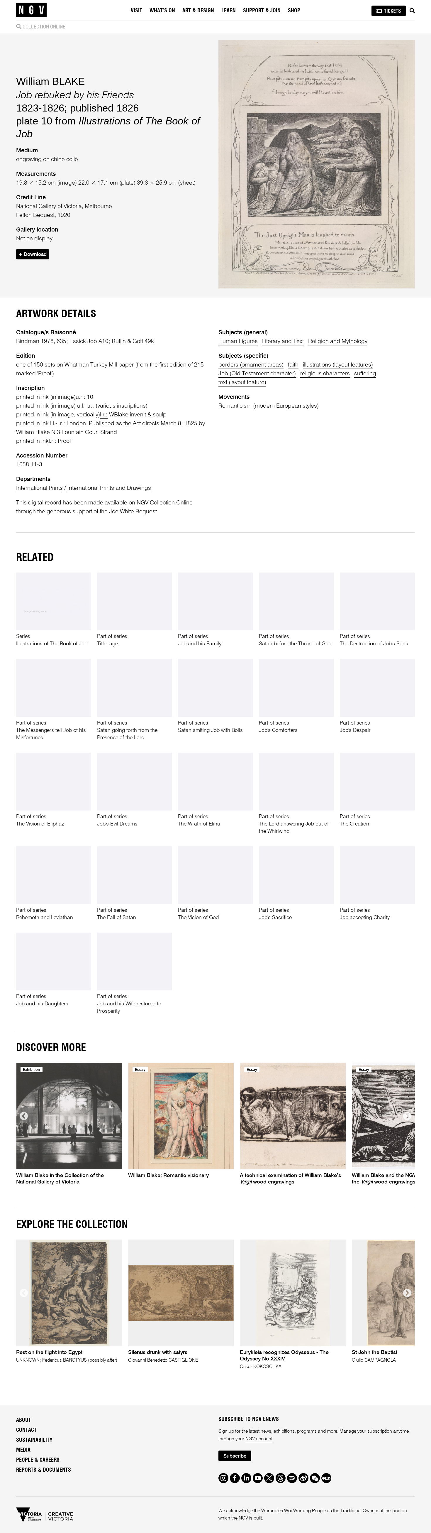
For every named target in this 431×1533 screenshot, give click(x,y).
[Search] (412, 10)
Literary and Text (283, 342)
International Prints (39, 488)
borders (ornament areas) (251, 365)
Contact (26, 1430)
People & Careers (38, 1460)
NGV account (258, 1439)
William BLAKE (50, 81)
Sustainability (34, 1440)
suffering (365, 374)
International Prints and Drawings (109, 488)
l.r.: (104, 415)
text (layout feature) (242, 383)
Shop (294, 10)
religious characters (325, 374)
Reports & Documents (43, 1470)
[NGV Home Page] (31, 10)
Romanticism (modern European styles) (268, 406)
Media (23, 1450)
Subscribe (234, 1456)
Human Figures (238, 342)
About (23, 1420)
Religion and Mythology (337, 342)
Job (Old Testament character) (257, 374)
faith (293, 365)
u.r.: (80, 397)
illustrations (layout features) (338, 365)
